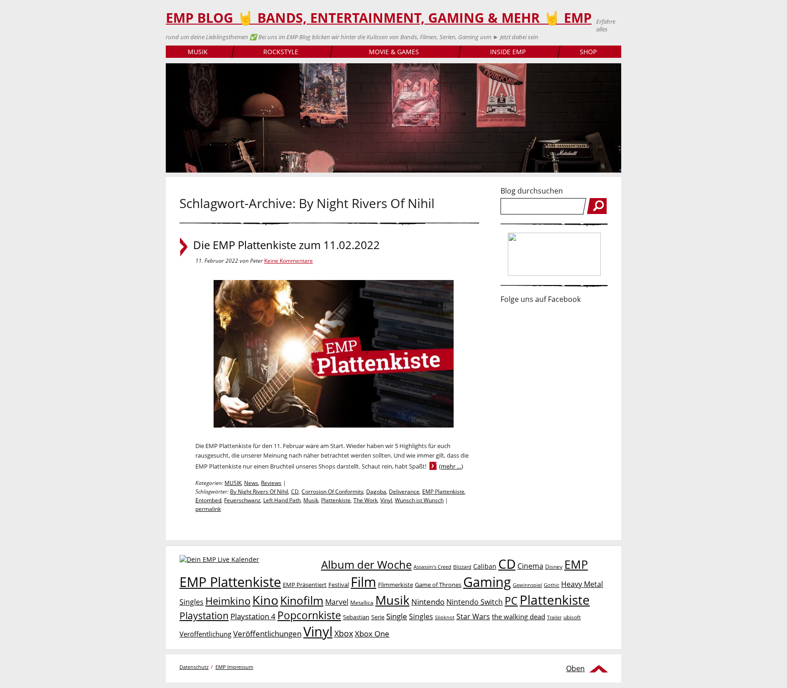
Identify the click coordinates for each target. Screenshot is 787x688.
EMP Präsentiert (305, 585)
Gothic (551, 584)
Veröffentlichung (205, 633)
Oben (575, 668)
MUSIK (198, 51)
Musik (310, 500)
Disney (553, 567)
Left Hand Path (282, 500)
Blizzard (462, 567)
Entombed (208, 500)
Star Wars (473, 617)
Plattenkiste (336, 500)
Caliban (484, 566)
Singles (421, 616)
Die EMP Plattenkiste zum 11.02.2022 (286, 245)
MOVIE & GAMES (394, 51)
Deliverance (404, 491)
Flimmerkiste (395, 585)
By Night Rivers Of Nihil (259, 491)
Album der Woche (366, 564)
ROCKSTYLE (280, 51)
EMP (576, 564)
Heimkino (227, 600)
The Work (365, 500)
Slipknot (445, 617)
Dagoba (376, 491)
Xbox (343, 633)
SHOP (588, 51)
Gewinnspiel (527, 584)
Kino (265, 599)
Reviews (271, 483)
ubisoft (572, 617)
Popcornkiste (309, 615)
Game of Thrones (438, 585)
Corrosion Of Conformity (332, 491)
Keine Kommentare (288, 261)
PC (511, 601)
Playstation (204, 615)
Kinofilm (301, 600)
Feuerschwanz (242, 500)
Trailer (554, 617)
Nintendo (428, 601)
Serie (377, 617)
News (251, 483)
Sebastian (356, 617)
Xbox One (372, 633)
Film (363, 582)
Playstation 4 (253, 616)
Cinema (530, 566)
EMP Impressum (234, 666)
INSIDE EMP (508, 51)
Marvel (336, 601)
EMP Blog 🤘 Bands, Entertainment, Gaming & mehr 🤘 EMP (379, 18)
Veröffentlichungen (267, 633)
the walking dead (518, 616)
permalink (208, 509)
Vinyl (386, 500)
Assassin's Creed (432, 567)
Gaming (487, 582)
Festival (338, 585)
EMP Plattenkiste (443, 491)
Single (396, 616)
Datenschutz (194, 666)
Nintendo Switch (474, 602)
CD (295, 491)
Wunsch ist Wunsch (419, 500)
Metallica (361, 602)
